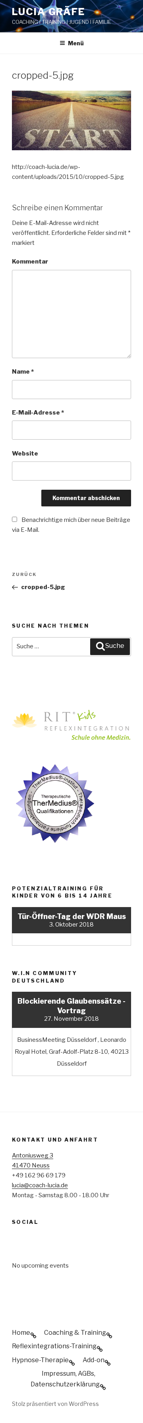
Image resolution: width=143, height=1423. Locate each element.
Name (23, 371)
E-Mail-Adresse (38, 412)
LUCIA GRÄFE (48, 11)
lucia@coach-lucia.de (40, 1185)
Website (25, 453)
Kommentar (30, 261)
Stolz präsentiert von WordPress (55, 1403)
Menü (76, 43)
